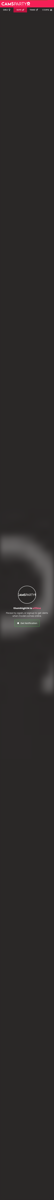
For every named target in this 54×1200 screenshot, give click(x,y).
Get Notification (29, 623)
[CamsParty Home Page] (16, 3)
